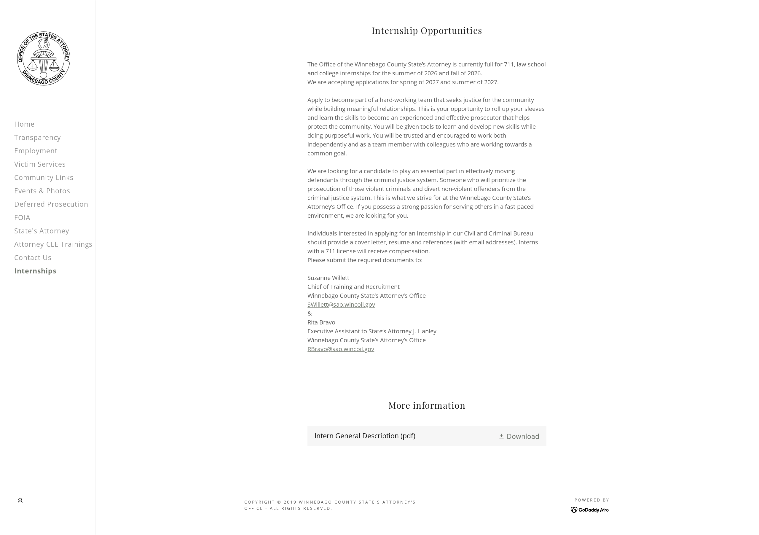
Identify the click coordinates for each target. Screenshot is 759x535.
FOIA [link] (22, 217)
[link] (43, 57)
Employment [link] (36, 150)
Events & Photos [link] (42, 190)
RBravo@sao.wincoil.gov (340, 349)
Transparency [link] (37, 137)
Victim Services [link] (40, 164)
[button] (20, 501)
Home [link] (24, 124)
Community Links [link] (44, 177)
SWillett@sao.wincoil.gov (341, 304)
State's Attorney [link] (41, 230)
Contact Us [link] (33, 257)
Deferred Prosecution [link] (51, 204)
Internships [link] (35, 271)
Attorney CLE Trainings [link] (53, 244)
